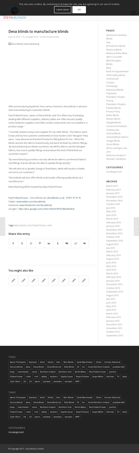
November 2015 (114, 233)
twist (125, 376)
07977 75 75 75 (73, 197)
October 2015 (113, 236)
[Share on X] (22, 243)
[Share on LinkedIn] (48, 243)
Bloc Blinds (68, 362)
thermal (110, 376)
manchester (23, 371)
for (83, 366)
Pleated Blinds (113, 107)
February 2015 (113, 255)
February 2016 (113, 222)
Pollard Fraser (16, 376)
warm (37, 381)
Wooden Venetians (116, 158)
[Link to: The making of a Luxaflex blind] (13, 280)
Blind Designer (113, 60)
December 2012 (114, 324)
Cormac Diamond (112, 362)
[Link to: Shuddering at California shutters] (33, 280)
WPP (77, 381)
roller (49, 225)
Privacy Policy (113, 111)
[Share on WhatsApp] (31, 243)
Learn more (63, 9)
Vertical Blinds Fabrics (117, 136)
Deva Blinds (38, 366)
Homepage (112, 86)
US (30, 381)
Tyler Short (15, 381)
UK (24, 381)
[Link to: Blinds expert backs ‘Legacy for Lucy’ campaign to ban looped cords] (23, 280)
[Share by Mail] (84, 243)
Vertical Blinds (113, 133)
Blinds (109, 64)
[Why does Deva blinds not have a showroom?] (2, 226)
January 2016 (113, 226)
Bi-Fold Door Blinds (115, 45)
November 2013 (114, 284)
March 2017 (112, 185)
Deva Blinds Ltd (54, 366)
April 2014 (111, 269)
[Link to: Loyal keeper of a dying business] (53, 280)
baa (108, 42)
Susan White (97, 376)
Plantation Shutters (116, 104)
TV (118, 376)
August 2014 (112, 258)
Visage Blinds (113, 140)
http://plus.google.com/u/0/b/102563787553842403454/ (47, 208)
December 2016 (114, 196)
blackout (33, 362)
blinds (23, 225)
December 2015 (114, 229)
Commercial (112, 78)
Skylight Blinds (113, 122)
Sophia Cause (67, 376)
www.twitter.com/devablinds (31, 201)
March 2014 (112, 273)
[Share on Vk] (66, 243)
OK (79, 9)
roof (36, 376)
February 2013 (113, 317)
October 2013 (113, 288)
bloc (58, 362)
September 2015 (114, 240)
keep (12, 371)
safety (44, 376)
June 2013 (111, 302)
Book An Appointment (117, 71)
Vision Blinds (112, 144)
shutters (53, 376)
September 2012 (114, 335)
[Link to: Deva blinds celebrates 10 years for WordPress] (63, 280)
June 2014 (111, 262)
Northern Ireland (47, 371)
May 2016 (111, 211)
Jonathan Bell (119, 366)
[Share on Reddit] (75, 243)
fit (78, 366)
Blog (108, 67)
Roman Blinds (113, 118)
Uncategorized (31, 37)
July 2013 (110, 298)
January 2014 (113, 280)
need (34, 371)
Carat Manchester (85, 362)
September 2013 (114, 291)
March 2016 (112, 218)
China (98, 362)
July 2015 (110, 247)
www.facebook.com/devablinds (35, 205)
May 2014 (111, 266)
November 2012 (114, 328)
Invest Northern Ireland (99, 366)
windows (58, 381)
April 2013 (111, 309)
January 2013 (113, 320)
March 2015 (112, 251)
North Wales (80, 371)
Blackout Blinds (114, 49)
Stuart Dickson (82, 376)
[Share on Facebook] (13, 243)
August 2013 (112, 295)
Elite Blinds (69, 366)
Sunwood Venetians (116, 126)
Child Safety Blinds (115, 75)
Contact (110, 82)
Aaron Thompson (18, 362)
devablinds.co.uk (56, 197)
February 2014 (113, 276)
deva (28, 366)
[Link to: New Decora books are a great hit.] (43, 280)
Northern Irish (65, 371)
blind (16, 225)
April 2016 (111, 215)
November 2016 (114, 200)
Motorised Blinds (115, 89)
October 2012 (113, 331)
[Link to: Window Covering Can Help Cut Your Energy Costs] (73, 280)
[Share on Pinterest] (40, 243)
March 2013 (112, 313)
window (46, 381)
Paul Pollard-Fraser (51, 37)
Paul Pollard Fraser (36, 225)
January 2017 (113, 193)
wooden (68, 381)
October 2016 (113, 204)
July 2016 (110, 207)
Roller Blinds (112, 115)
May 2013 (111, 306)
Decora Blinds (16, 366)
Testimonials (112, 129)
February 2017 (113, 189)
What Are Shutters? (116, 155)
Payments (111, 93)
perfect (112, 371)
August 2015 (112, 244)
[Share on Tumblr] (57, 243)
